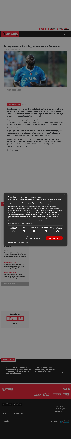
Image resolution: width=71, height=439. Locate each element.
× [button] (64, 194)
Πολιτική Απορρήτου (26, 223)
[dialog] (35, 219)
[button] (18, 243)
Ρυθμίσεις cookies (13, 223)
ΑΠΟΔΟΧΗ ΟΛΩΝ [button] (54, 238)
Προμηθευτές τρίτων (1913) (24, 210)
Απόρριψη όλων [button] (35, 238)
